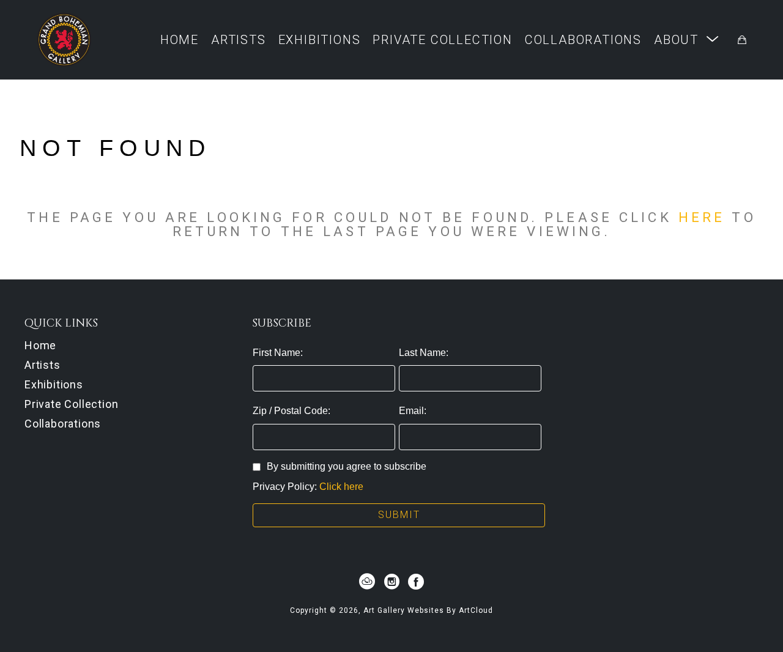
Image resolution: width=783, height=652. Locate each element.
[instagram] (391, 582)
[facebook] (416, 582)
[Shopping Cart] (742, 40)
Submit (399, 514)
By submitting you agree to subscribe (346, 466)
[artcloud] (367, 582)
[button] (686, 39)
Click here (341, 486)
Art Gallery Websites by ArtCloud (428, 610)
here (701, 217)
